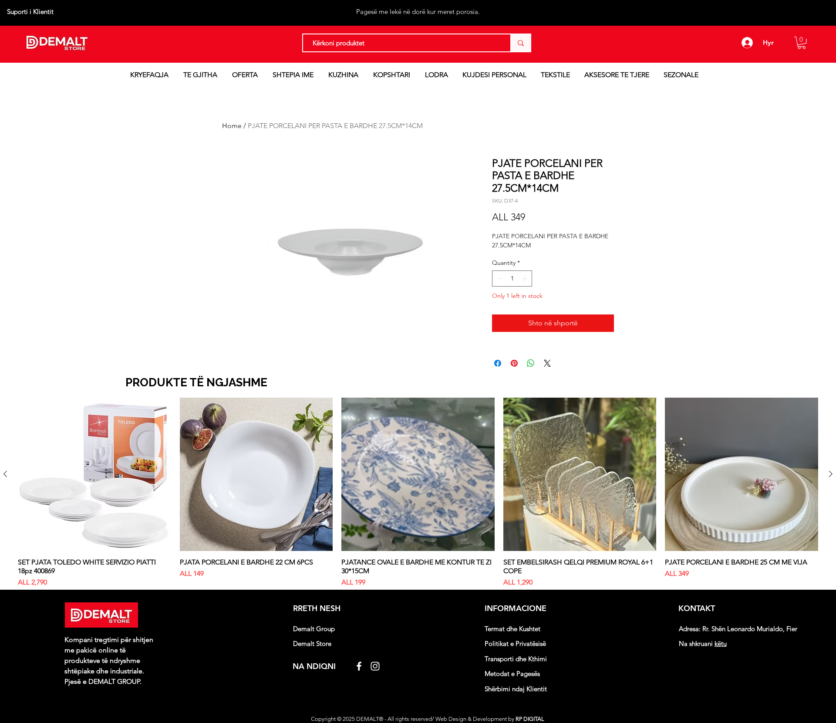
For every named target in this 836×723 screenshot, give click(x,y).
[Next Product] (831, 474)
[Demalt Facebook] (359, 666)
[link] (801, 43)
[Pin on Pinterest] (514, 363)
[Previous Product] (5, 474)
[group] (418, 492)
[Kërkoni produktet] (520, 42)
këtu (721, 643)
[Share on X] (547, 363)
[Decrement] (498, 278)
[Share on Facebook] (497, 363)
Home (232, 126)
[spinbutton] (512, 278)
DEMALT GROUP (114, 681)
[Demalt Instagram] (375, 666)
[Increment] (525, 278)
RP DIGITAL (531, 719)
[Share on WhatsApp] (531, 363)
